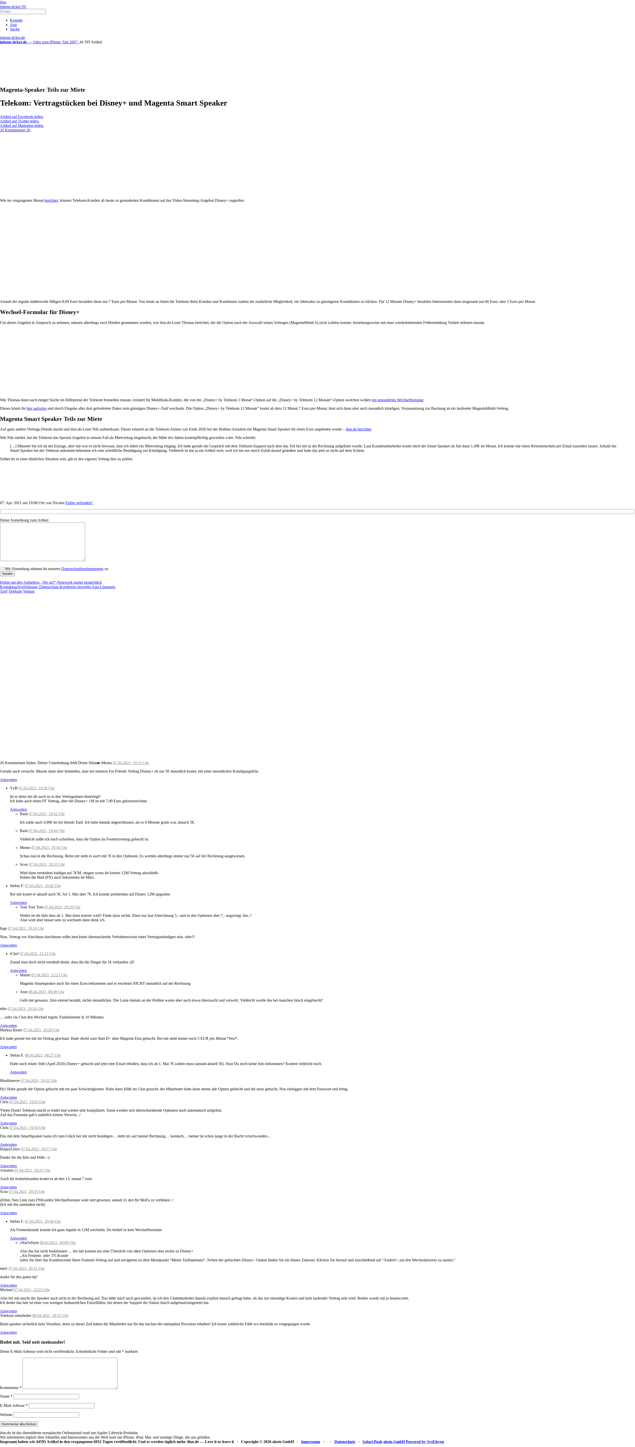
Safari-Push (372, 1442)
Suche (15, 29)
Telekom (15, 591)
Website (6, 1415)
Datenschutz (344, 1442)
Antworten (8, 780)
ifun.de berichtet (358, 429)
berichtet (51, 200)
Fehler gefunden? (79, 503)
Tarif (3, 591)
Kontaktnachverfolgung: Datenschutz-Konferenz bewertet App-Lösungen (57, 587)
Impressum (310, 1442)
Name (6, 1396)
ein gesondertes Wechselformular (397, 400)
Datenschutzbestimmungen (82, 569)
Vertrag (28, 591)
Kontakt (16, 20)
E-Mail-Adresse (14, 1405)
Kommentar (11, 1388)
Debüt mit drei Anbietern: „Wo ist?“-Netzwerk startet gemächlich (51, 582)
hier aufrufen (37, 408)
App (13, 25)
